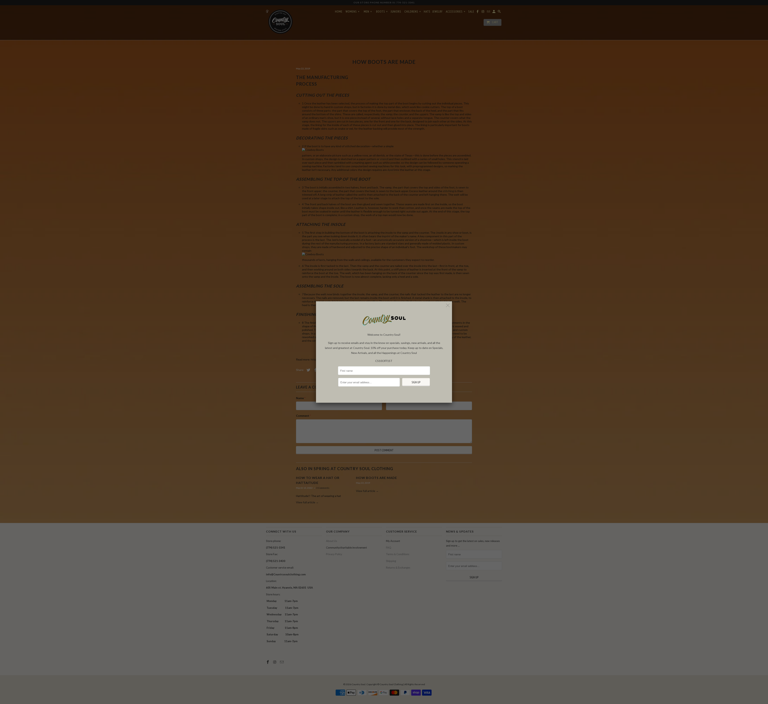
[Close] (447, 305)
